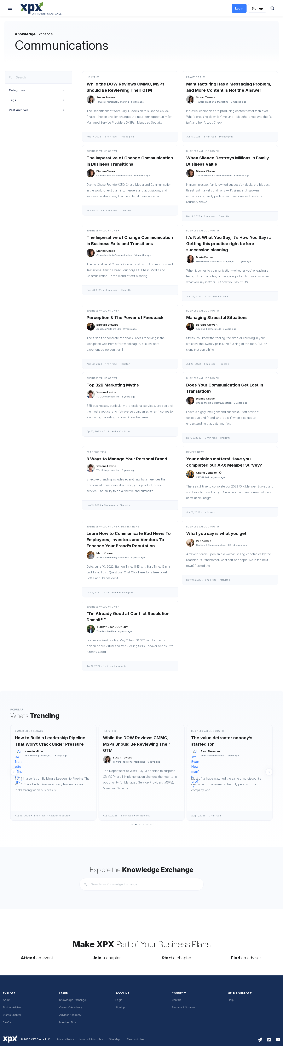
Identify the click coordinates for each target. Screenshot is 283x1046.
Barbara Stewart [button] (107, 324)
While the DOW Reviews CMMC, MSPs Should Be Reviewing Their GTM (53, 744)
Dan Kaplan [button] (203, 540)
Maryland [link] (225, 580)
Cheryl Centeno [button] (206, 472)
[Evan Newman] (112, 753)
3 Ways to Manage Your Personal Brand (127, 458)
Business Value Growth (103, 151)
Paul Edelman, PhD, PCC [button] (222, 757)
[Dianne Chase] (91, 173)
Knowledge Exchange (72, 1000)
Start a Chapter (12, 1015)
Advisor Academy (70, 1015)
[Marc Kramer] (91, 555)
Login (118, 1000)
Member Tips (67, 1022)
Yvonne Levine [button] (106, 392)
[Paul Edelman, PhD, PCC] (200, 760)
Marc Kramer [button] (105, 553)
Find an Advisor (12, 1007)
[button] (10, 8)
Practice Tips (196, 77)
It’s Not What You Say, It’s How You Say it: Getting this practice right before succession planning (228, 243)
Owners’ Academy (70, 1007)
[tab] (38, 90)
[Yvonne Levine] (91, 394)
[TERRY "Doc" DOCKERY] (91, 629)
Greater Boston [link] (238, 815)
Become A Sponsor (184, 1007)
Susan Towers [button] (106, 97)
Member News (195, 452)
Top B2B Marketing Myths (113, 385)
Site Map (114, 1039)
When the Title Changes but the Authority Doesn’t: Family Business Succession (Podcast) (231, 744)
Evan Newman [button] (127, 751)
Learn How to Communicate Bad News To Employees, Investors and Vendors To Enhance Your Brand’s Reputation (129, 539)
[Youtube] (278, 1040)
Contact (176, 1000)
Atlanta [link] (224, 296)
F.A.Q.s (7, 1022)
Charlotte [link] (126, 210)
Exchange (34, 34)
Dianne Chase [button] (105, 171)
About (6, 1000)
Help (231, 1000)
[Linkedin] (269, 1040)
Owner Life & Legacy (210, 731)
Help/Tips (93, 77)
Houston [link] (125, 364)
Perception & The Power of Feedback (125, 317)
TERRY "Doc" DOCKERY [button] (112, 626)
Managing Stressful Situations (217, 317)
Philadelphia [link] (127, 136)
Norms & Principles (91, 1039)
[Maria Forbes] (190, 259)
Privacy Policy (65, 1039)
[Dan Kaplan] (190, 543)
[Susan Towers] (91, 99)
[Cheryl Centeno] (190, 474)
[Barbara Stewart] (91, 327)
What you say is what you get (216, 533)
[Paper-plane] (260, 1040)
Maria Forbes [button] (205, 257)
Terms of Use (135, 1039)
